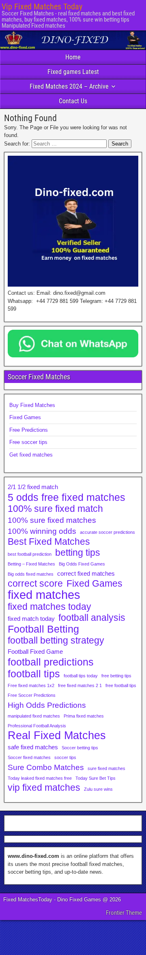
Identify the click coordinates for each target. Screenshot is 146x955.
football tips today (81, 675)
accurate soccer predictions (107, 532)
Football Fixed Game (35, 651)
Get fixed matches (31, 455)
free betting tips (116, 675)
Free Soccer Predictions (32, 695)
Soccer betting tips (80, 747)
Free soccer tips (28, 442)
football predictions (51, 662)
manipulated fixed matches (34, 716)
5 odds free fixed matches (66, 497)
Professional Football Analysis (37, 725)
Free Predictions (28, 430)
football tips (34, 674)
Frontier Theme (124, 912)
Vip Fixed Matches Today (42, 6)
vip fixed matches (44, 788)
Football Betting (43, 629)
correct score (35, 584)
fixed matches (44, 595)
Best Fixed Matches (49, 542)
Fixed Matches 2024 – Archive (69, 86)
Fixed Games (25, 417)
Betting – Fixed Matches (31, 563)
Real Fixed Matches (57, 735)
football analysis (91, 618)
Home (73, 57)
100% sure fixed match (55, 509)
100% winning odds (42, 530)
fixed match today (31, 618)
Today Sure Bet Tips (95, 778)
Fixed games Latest (73, 72)
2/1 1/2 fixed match (33, 486)
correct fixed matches (86, 573)
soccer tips (65, 757)
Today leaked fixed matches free (40, 778)
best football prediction (30, 554)
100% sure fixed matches (52, 520)
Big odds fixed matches (31, 574)
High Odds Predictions (47, 704)
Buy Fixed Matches (32, 405)
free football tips (120, 685)
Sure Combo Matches (46, 767)
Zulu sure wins (98, 789)
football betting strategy (56, 641)
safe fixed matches (33, 747)
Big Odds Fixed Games (82, 563)
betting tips (77, 553)
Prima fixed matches (84, 716)
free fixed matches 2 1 (80, 685)
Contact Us (73, 101)
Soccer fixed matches (29, 757)
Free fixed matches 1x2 (31, 685)
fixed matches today (49, 607)
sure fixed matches (106, 768)
